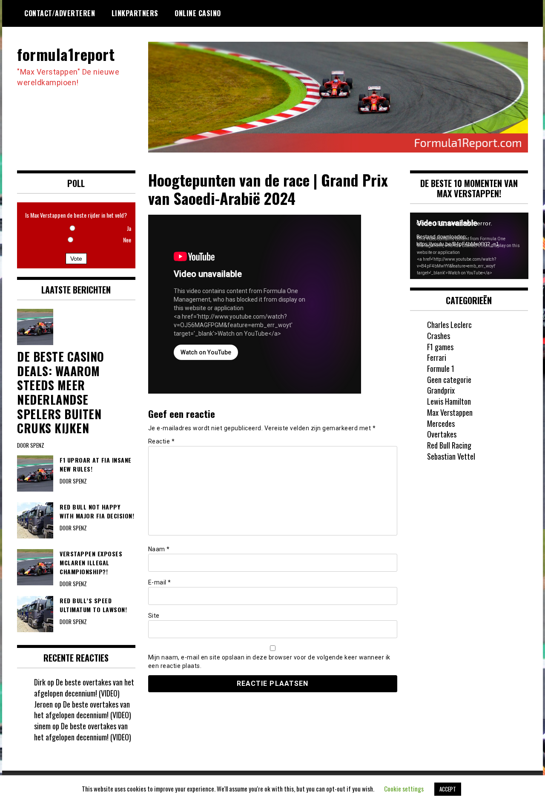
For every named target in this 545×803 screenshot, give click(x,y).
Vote (76, 258)
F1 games (440, 346)
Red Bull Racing (449, 445)
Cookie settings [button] (404, 788)
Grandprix (441, 390)
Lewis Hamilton (449, 401)
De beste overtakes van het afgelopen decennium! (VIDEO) (84, 687)
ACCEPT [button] (447, 789)
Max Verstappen (450, 412)
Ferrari (436, 357)
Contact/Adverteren (59, 13)
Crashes (438, 335)
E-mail (159, 582)
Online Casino (198, 13)
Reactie (161, 441)
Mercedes (441, 423)
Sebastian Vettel (451, 456)
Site (154, 615)
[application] (469, 246)
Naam (159, 549)
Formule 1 (440, 368)
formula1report (66, 54)
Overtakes (441, 434)
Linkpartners (135, 13)
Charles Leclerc (449, 324)
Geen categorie (449, 379)
